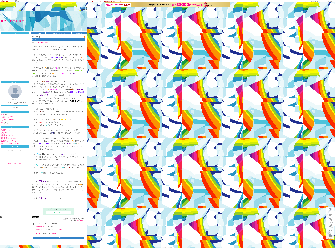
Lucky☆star (4, 124)
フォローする (330, 217)
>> (314, 1)
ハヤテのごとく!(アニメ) (7, 119)
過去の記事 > (79, 33)
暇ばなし (3, 114)
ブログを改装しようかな (7, 132)
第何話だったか (5, 134)
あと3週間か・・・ (5, 137)
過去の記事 (330, 222)
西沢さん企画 (4, 120)
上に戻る (330, 238)
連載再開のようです (6, 130)
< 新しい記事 (38, 33)
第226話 (38, 233)
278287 (83, 8)
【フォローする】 (75, 9)
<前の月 (9, 163)
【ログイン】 (83, 9)
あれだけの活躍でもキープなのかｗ (9, 138)
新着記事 (330, 233)
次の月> (20, 163)
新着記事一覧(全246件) (59, 33)
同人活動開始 (4, 129)
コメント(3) (59, 229)
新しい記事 (330, 227)
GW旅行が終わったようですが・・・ (10, 141)
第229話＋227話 (40, 229)
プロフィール (11, 9)
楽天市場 (332, 1)
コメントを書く (81, 220)
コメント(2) (54, 233)
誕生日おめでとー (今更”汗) (8, 140)
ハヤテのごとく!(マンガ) (7, 116)
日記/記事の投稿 (15, 127)
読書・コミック (21, 1)
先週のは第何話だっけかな (7, 135)
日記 (6, 9)
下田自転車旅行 (5, 117)
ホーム (2, 9)
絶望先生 (3, 122)
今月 (15, 163)
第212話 (34, 39)
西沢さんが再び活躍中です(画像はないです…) (12, 143)
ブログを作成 (326, 1)
